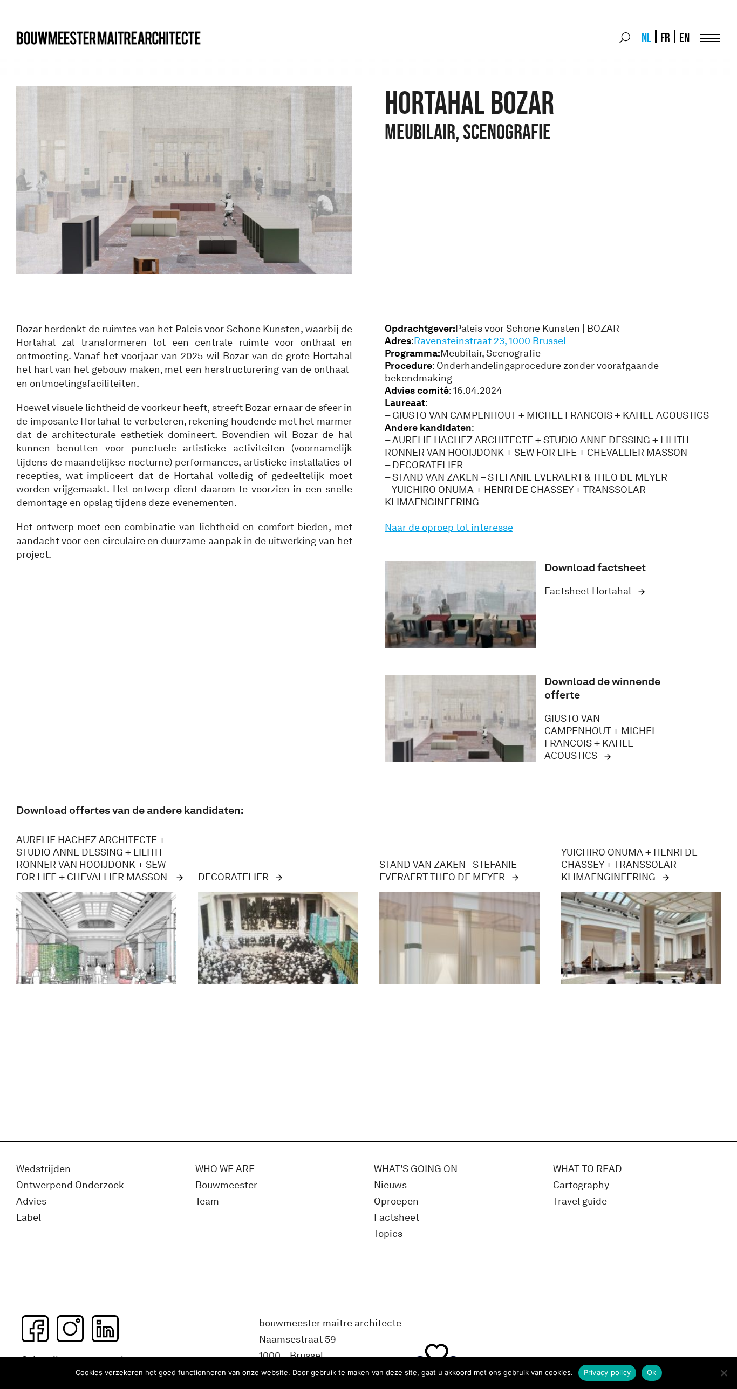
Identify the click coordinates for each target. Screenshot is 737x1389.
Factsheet (396, 1217)
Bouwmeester (226, 1185)
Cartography (581, 1185)
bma (41, 58)
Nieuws (390, 1185)
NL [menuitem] (646, 37)
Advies (31, 1201)
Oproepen (396, 1201)
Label (28, 1217)
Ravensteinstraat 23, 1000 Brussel (490, 341)
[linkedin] (105, 1328)
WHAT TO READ (587, 1169)
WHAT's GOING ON (416, 1169)
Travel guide (580, 1201)
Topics (388, 1234)
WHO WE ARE (225, 1169)
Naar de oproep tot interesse (449, 527)
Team (207, 1201)
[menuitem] (645, 37)
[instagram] (70, 1328)
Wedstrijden (43, 1169)
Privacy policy (607, 1372)
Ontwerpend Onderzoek (70, 1185)
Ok (652, 1372)
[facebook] (35, 1328)
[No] (723, 1372)
